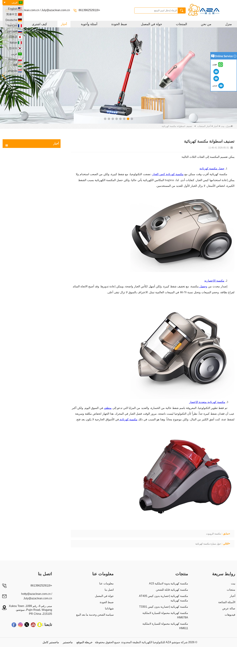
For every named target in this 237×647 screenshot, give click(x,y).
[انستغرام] (20, 624)
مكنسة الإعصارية (214, 280)
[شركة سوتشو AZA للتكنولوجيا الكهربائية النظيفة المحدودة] (210, 10)
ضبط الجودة (119, 24)
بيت (233, 583)
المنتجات (181, 24)
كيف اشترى (39, 24)
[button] (132, 119)
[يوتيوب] (33, 624)
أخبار (64, 24)
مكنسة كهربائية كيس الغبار (168, 174)
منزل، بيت (226, 126)
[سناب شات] (39, 624)
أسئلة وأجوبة (89, 24)
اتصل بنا (109, 589)
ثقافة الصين (48, 158)
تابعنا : (47, 624)
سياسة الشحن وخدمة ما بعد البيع (95, 614)
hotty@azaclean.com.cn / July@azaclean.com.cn (40, 10)
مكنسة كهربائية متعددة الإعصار (207, 402)
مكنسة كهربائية (128, 419)
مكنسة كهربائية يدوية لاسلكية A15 (168, 583)
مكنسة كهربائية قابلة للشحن (172, 589)
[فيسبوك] (13, 624)
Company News (45, 172)
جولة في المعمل (151, 24)
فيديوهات (230, 614)
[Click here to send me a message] (215, 71)
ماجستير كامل (51, 642)
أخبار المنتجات (204, 126)
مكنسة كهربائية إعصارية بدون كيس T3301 (163, 606)
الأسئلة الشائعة (226, 602)
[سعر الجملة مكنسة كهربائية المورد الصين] (118, 75)
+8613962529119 (89, 10)
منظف (108, 407)
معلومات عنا (106, 583)
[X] (26, 624)
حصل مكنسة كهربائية (212, 168)
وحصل (203, 286)
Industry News (46, 165)
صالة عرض (228, 608)
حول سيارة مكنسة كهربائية (208, 543)
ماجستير (68, 642)
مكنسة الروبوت (213, 533)
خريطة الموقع (84, 642)
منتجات (231, 589)
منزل (228, 24)
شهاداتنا (109, 608)
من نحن (206, 24)
